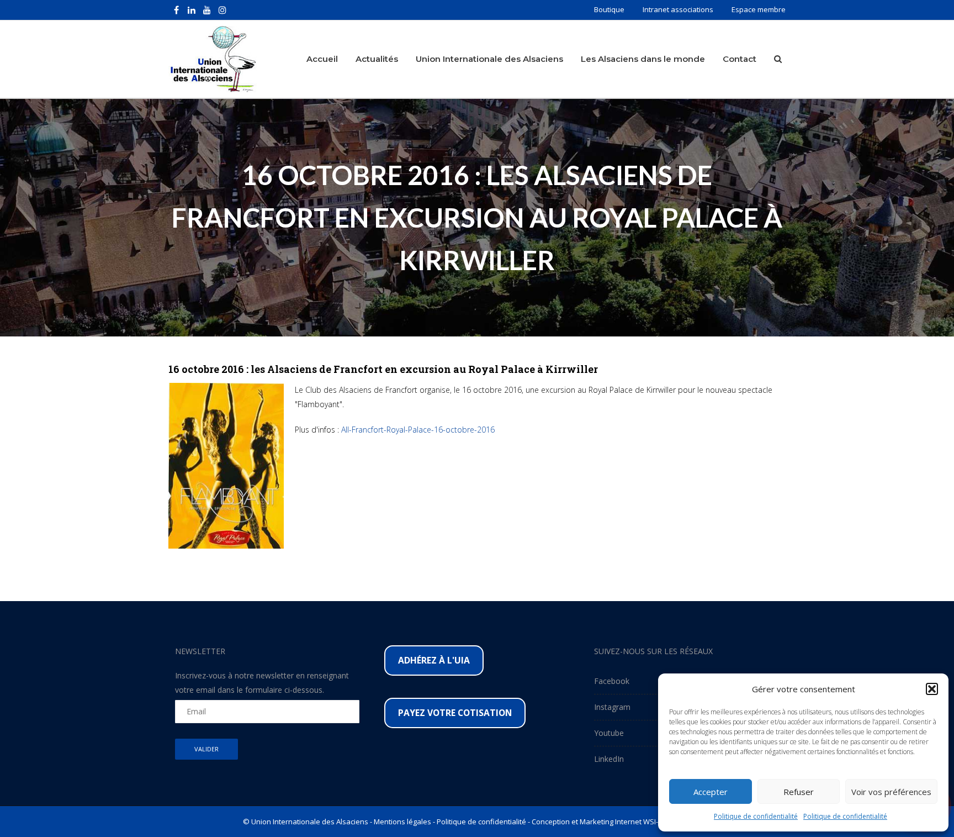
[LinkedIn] (191, 10)
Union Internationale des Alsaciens (489, 59)
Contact (739, 59)
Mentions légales (402, 822)
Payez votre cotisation (455, 713)
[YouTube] (207, 10)
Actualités (377, 59)
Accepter (710, 791)
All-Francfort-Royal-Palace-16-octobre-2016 (418, 429)
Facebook (611, 681)
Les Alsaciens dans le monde (643, 59)
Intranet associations (678, 9)
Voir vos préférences (891, 791)
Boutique (609, 9)
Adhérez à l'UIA (434, 660)
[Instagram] (222, 10)
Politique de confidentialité (756, 816)
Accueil (322, 59)
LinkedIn (609, 759)
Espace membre (759, 9)
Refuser (798, 791)
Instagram (612, 707)
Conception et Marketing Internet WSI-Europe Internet (621, 822)
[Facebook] (176, 10)
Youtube (609, 733)
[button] (931, 688)
